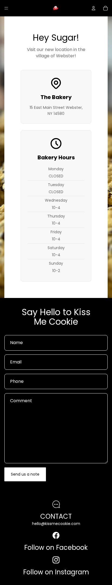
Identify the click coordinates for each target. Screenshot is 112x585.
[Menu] (6, 8)
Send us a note (25, 474)
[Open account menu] (93, 8)
